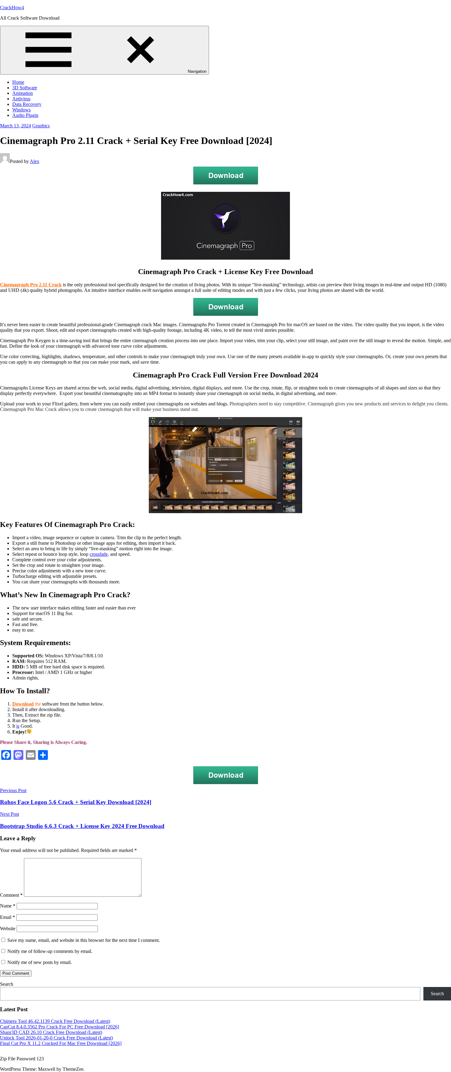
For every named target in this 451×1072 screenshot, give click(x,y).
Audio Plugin (25, 115)
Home (18, 82)
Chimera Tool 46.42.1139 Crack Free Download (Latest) (55, 1021)
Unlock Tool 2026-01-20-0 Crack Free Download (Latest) (56, 1037)
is (17, 726)
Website (7, 928)
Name (7, 905)
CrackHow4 (12, 7)
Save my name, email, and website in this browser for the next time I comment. (83, 940)
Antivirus (21, 98)
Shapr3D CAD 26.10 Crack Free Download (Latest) (51, 1032)
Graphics (41, 125)
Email (7, 917)
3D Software (24, 87)
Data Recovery (26, 104)
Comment (11, 895)
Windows (21, 109)
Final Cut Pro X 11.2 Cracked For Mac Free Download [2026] (60, 1043)
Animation (22, 93)
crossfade (99, 554)
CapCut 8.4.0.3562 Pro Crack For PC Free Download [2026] (59, 1026)
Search (6, 984)
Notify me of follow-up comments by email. (49, 951)
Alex (34, 161)
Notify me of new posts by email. (39, 962)
